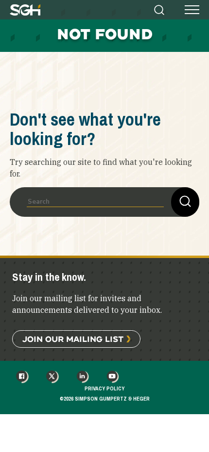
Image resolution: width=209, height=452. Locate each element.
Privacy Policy (104, 388)
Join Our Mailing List (72, 339)
